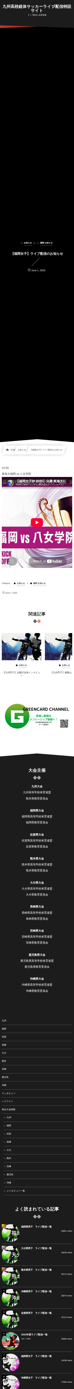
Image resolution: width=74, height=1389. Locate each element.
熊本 (4, 1061)
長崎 (4, 1045)
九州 (4, 1020)
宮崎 (4, 1069)
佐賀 (4, 1036)
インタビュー (8, 1093)
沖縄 (4, 1085)
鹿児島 (5, 1077)
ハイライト (7, 1101)
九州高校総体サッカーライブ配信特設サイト (37, 9)
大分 (4, 1053)
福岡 (4, 1029)
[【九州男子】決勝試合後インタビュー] (21, 646)
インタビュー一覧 (16, 1191)
